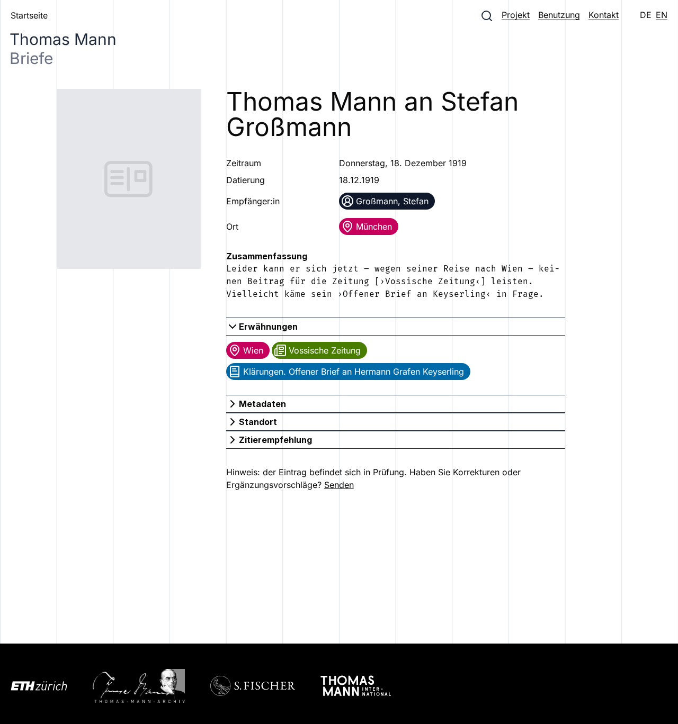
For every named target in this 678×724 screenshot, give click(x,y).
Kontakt (603, 15)
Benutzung (559, 15)
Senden (339, 484)
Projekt (516, 15)
